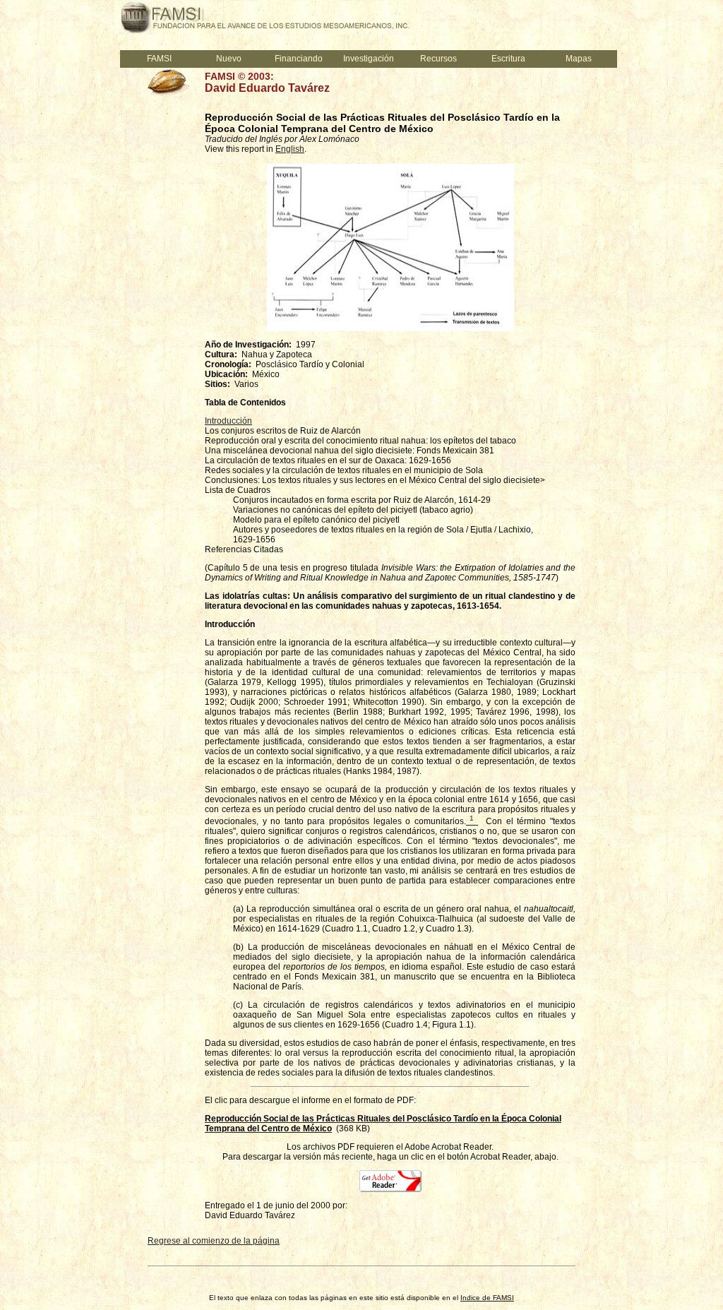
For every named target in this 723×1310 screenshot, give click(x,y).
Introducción (228, 421)
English (289, 149)
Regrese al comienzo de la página (214, 1241)
